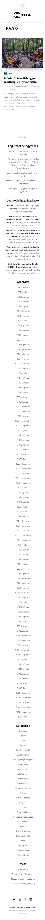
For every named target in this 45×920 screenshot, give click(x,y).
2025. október (23, 316)
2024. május (23, 382)
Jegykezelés (23, 769)
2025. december (23, 311)
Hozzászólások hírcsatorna (23, 879)
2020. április (23, 616)
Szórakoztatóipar (23, 831)
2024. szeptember (23, 363)
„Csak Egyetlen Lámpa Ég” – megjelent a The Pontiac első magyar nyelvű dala (23, 270)
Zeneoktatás (23, 855)
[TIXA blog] (22, 23)
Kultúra (23, 793)
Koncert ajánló (23, 778)
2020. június (23, 607)
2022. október (23, 473)
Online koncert (23, 797)
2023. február (23, 454)
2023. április (23, 444)
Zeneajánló (23, 845)
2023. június (23, 435)
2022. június (23, 492)
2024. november (23, 354)
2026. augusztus (23, 287)
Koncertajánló (23, 783)
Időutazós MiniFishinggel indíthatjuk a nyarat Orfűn (20, 80)
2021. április (23, 559)
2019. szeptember (23, 650)
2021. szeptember (23, 535)
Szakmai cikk (23, 821)
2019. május (23, 669)
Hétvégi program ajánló (23, 759)
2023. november (23, 411)
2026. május (23, 301)
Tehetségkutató (23, 836)
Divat (23, 740)
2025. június (23, 325)
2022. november (23, 468)
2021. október (23, 530)
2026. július (23, 292)
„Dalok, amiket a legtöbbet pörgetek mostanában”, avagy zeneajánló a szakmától (24, 208)
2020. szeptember (23, 592)
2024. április (23, 387)
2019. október (23, 645)
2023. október (23, 416)
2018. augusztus (23, 712)
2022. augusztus (23, 483)
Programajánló (23, 812)
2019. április (23, 674)
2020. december (23, 578)
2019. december (23, 635)
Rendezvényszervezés (23, 817)
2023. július (23, 430)
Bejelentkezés (23, 869)
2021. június (23, 549)
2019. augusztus (23, 654)
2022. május (23, 497)
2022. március (23, 507)
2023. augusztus (23, 425)
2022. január (23, 516)
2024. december (23, 349)
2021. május (23, 554)
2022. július (23, 487)
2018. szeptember (23, 707)
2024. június (23, 378)
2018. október (23, 702)
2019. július (23, 659)
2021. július (23, 545)
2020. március (23, 621)
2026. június (23, 297)
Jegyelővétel (33, 87)
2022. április (23, 502)
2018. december (23, 693)
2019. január (23, 688)
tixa (10, 73)
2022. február (23, 511)
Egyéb (23, 745)
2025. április (23, 330)
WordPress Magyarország (23, 883)
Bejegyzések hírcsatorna (23, 874)
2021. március (23, 564)
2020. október (23, 588)
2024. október (23, 359)
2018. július (23, 716)
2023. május (23, 440)
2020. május (23, 611)
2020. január (23, 631)
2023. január (23, 459)
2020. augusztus (23, 597)
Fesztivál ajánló (21, 87)
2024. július (23, 373)
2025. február (23, 340)
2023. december (23, 406)
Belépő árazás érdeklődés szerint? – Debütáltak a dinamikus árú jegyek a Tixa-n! (23, 256)
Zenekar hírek (23, 850)
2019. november (23, 640)
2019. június (23, 664)
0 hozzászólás (9, 89)
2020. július (23, 602)
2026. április (23, 306)
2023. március (23, 449)
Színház (23, 826)
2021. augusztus (23, 540)
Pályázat (23, 802)
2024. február (23, 397)
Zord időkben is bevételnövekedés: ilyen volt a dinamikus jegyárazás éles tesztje (23, 239)
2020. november (23, 583)
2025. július (23, 320)
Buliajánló (23, 731)
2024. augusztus (23, 368)
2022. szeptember (23, 478)
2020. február (23, 626)
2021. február (23, 569)
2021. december (23, 521)
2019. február (23, 683)
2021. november (23, 526)
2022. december (23, 464)
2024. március (23, 392)
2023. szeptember (23, 421)
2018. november (23, 697)
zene (23, 840)
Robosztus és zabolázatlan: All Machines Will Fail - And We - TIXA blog (23, 219)
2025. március (23, 335)
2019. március (23, 678)
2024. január (23, 402)
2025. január (23, 344)
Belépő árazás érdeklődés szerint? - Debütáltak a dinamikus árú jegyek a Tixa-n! (23, 233)
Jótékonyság (23, 774)
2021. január (23, 573)
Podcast (23, 807)
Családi (23, 735)
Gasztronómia (23, 755)
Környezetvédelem (23, 788)
